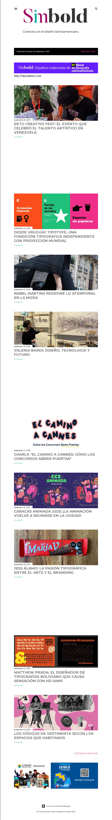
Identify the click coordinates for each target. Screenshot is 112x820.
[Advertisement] (56, 165)
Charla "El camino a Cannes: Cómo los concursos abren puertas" (54, 456)
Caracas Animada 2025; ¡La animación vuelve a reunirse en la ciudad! (53, 513)
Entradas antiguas (86, 753)
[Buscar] (96, 8)
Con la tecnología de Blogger (58, 806)
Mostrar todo (88, 51)
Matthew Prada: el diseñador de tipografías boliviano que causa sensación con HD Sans (49, 676)
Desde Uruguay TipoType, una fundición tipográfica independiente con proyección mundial (54, 236)
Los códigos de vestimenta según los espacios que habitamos (53, 735)
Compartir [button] (18, 137)
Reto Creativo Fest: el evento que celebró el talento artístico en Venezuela (50, 128)
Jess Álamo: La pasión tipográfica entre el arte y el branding (50, 570)
